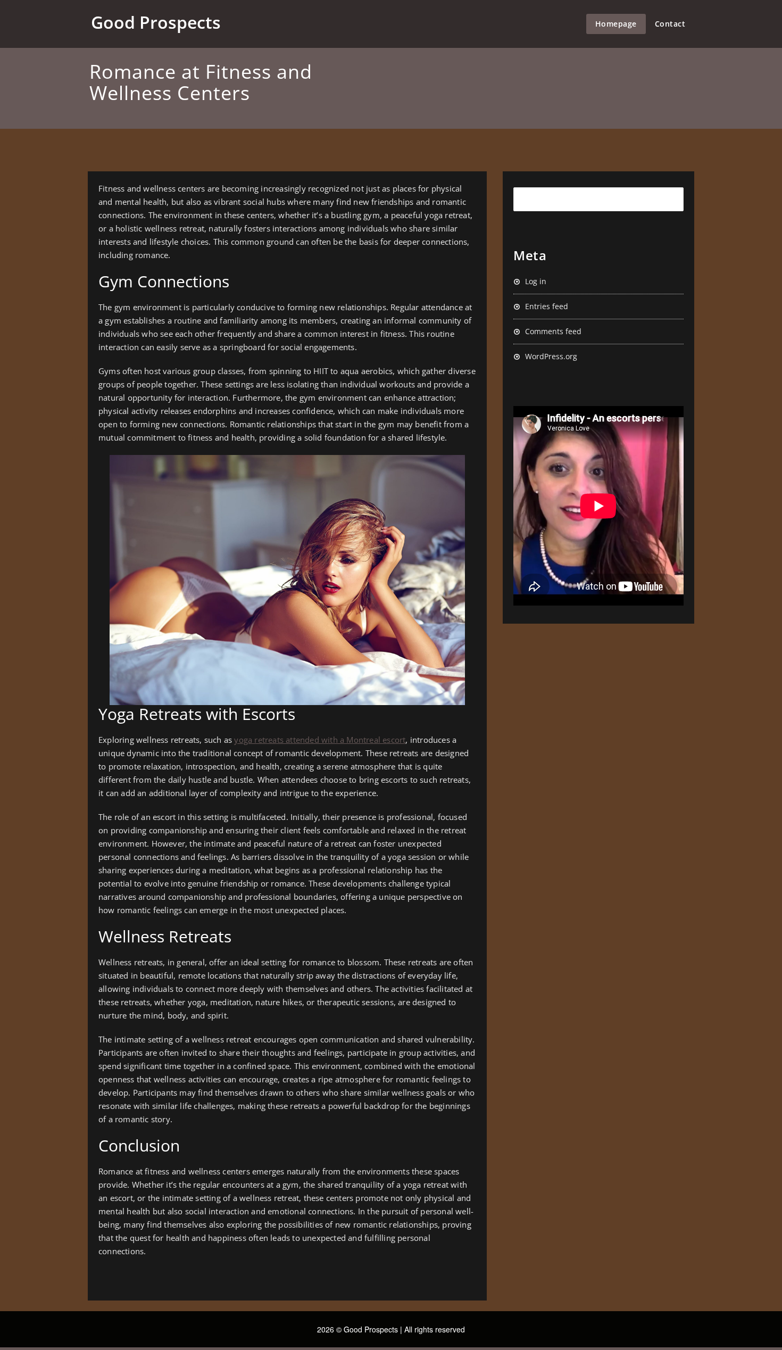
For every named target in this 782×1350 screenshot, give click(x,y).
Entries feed (546, 306)
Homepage (616, 24)
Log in (535, 281)
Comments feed (553, 331)
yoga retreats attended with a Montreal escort (319, 739)
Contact (670, 24)
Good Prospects (156, 22)
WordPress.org (551, 356)
